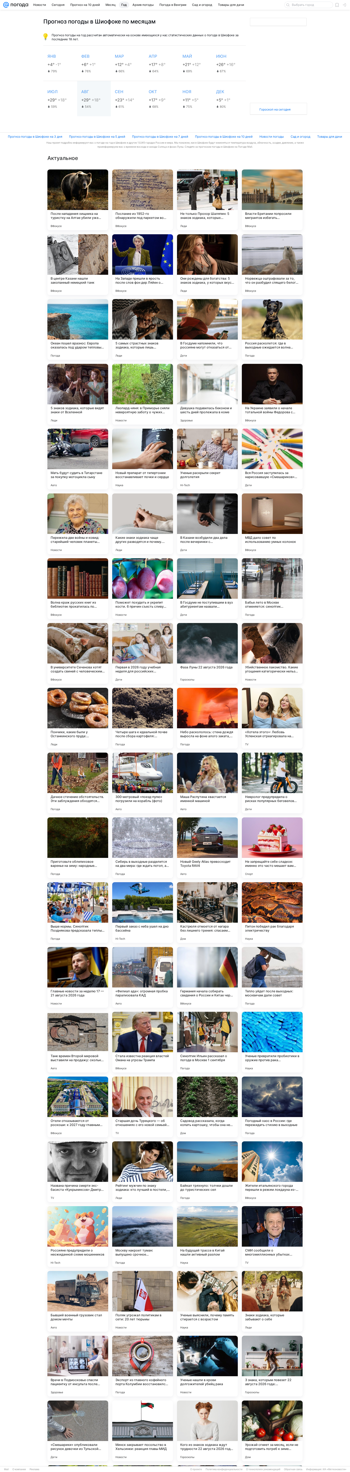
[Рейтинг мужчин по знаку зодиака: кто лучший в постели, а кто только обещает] (142, 1171)
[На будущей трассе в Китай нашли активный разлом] (207, 1236)
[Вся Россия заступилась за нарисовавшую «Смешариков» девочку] (272, 459)
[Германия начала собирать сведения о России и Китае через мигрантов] (207, 977)
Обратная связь (293, 1469)
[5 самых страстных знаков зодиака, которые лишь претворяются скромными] (142, 329)
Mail (6, 1469)
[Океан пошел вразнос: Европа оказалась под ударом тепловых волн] (77, 329)
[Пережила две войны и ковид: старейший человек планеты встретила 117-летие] (77, 523)
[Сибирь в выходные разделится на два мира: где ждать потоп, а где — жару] (142, 847)
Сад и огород (300, 136)
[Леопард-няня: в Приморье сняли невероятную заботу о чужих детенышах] (142, 394)
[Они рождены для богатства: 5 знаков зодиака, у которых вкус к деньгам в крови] (207, 264)
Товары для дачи (329, 136)
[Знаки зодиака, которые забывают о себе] (272, 1301)
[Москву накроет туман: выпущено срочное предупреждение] (142, 1236)
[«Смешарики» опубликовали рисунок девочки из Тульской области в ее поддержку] (77, 1431)
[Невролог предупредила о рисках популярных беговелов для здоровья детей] (272, 783)
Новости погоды (271, 136)
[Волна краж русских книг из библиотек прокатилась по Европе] (77, 588)
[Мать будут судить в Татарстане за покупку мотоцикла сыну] (77, 459)
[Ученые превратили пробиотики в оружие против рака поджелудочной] (272, 1042)
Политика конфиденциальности (224, 1469)
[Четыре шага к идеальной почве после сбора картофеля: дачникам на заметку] (142, 718)
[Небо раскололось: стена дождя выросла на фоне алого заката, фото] (207, 718)
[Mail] (6, 5)
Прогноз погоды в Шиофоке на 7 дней (160, 136)
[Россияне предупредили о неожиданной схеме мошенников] (77, 1236)
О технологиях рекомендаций (263, 1469)
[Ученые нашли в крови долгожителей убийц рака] (207, 1366)
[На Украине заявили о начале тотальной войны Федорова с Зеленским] (272, 394)
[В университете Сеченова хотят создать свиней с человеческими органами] (77, 653)
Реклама (34, 1469)
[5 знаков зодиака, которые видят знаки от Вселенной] (77, 394)
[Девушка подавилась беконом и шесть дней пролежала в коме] (207, 394)
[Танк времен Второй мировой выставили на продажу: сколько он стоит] (77, 1042)
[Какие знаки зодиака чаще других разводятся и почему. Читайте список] (142, 523)
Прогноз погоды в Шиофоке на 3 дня (35, 136)
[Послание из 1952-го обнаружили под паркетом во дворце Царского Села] (142, 199)
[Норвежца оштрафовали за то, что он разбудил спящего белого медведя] (272, 264)
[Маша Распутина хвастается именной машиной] (207, 783)
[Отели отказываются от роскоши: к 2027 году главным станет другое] (77, 1107)
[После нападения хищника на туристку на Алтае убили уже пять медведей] (77, 199)
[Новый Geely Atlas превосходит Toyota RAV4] (207, 847)
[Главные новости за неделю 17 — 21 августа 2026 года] (77, 977)
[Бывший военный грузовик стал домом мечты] (77, 1301)
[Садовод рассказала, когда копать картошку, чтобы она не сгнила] (207, 1107)
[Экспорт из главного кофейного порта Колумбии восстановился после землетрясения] (142, 1366)
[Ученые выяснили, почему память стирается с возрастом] (207, 1301)
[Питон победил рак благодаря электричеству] (272, 912)
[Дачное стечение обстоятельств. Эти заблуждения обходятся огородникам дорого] (77, 783)
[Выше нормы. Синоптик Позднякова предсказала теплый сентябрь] (77, 912)
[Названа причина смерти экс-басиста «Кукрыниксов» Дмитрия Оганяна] (77, 1171)
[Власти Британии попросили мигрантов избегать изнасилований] (272, 199)
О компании (19, 1469)
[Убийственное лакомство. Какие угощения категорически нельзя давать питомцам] (272, 653)
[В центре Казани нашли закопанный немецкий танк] (77, 264)
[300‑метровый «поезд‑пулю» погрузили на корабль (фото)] (142, 783)
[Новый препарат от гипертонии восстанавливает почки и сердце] (142, 459)
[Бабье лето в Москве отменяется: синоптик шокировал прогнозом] (272, 588)
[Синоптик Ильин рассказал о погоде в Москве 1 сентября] (207, 1042)
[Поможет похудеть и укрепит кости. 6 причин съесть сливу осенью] (142, 588)
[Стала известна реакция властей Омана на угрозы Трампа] (142, 1042)
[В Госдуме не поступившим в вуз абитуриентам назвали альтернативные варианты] (207, 588)
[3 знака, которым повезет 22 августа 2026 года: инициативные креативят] (272, 1366)
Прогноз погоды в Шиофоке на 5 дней (97, 136)
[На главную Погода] (18, 5)
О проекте (196, 1469)
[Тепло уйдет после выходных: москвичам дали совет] (272, 977)
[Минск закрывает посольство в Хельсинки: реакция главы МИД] (142, 1431)
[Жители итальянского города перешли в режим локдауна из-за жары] (272, 1171)
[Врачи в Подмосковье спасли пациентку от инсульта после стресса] (77, 1366)
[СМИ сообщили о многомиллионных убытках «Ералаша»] (272, 1236)
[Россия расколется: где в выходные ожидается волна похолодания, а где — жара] (272, 329)
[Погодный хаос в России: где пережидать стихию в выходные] (272, 1107)
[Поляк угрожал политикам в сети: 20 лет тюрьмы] (142, 1301)
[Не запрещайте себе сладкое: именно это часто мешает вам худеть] (272, 847)
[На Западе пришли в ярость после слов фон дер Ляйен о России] (142, 264)
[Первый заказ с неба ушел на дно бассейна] (142, 912)
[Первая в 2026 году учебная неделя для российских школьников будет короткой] (142, 653)
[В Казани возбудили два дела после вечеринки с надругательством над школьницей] (207, 523)
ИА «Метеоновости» (334, 1469)
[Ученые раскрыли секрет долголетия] (207, 459)
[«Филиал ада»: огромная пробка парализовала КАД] (142, 977)
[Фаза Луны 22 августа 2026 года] (207, 653)
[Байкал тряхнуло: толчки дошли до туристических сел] (207, 1171)
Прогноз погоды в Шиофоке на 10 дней (224, 136)
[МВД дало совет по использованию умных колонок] (272, 523)
